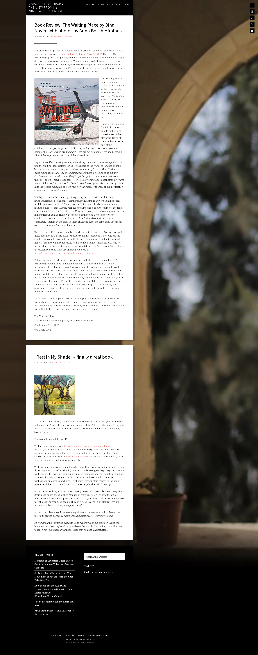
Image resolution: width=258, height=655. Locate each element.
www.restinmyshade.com (78, 456)
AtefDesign (89, 643)
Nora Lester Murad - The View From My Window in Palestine (45, 7)
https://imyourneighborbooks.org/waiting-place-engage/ (63, 253)
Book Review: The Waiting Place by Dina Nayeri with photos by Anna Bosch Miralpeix (78, 28)
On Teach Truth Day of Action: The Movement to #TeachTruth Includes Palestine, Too (53, 577)
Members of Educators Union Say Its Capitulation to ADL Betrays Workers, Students (54, 564)
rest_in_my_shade (44, 460)
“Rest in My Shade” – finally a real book (73, 357)
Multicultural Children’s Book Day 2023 (82, 54)
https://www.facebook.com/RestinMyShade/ (87, 446)
